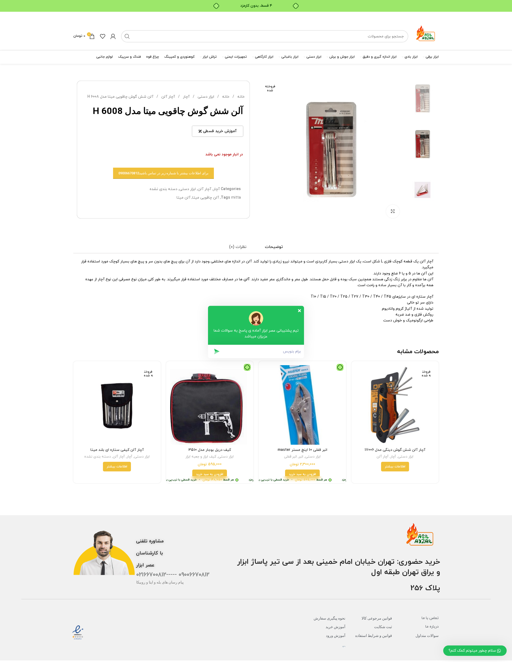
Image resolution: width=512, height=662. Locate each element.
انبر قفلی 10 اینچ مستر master (302, 449)
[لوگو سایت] (426, 35)
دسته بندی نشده (163, 189)
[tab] (274, 247)
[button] (302, 474)
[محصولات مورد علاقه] (102, 36)
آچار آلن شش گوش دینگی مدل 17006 (395, 449)
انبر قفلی (290, 456)
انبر (301, 456)
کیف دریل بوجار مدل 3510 (210, 449)
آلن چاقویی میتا (205, 197)
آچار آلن (167, 96)
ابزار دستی (205, 96)
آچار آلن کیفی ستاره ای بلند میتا (117, 449)
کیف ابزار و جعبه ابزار (201, 456)
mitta (236, 197)
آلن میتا (183, 197)
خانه (240, 96)
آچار (186, 96)
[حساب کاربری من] (113, 36)
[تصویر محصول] (395, 405)
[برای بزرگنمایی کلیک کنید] (392, 211)
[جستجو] (127, 36)
